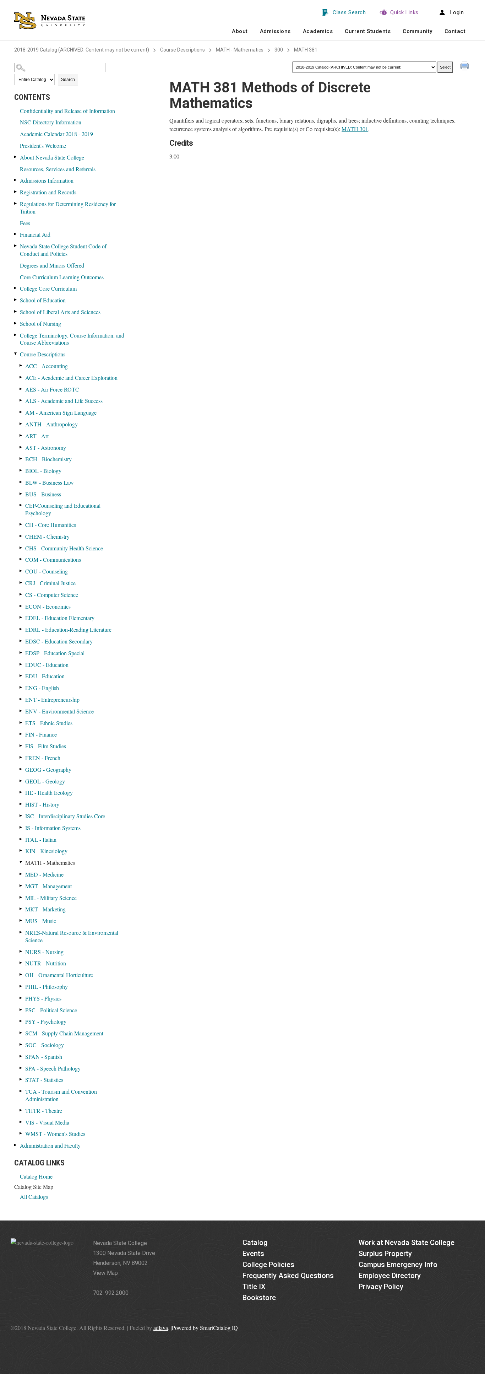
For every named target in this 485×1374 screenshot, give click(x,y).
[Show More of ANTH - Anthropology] (21, 423)
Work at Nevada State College (406, 1242)
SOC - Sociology (44, 1045)
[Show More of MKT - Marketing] (21, 908)
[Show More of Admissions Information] (16, 180)
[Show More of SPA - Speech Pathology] (21, 1067)
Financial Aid (35, 234)
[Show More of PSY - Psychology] (21, 1021)
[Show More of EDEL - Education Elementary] (21, 617)
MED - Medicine (44, 874)
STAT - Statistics (44, 1079)
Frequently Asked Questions (288, 1275)
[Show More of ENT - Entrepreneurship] (21, 699)
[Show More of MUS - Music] (21, 920)
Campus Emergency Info (398, 1264)
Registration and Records (48, 192)
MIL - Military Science (51, 897)
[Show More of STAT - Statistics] (21, 1079)
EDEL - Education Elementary (59, 617)
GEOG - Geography (48, 769)
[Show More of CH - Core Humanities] (21, 524)
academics (318, 31)
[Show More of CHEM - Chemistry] (21, 536)
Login (457, 12)
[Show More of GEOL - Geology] (21, 780)
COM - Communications (53, 559)
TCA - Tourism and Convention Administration (61, 1095)
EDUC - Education (47, 664)
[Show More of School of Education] (16, 299)
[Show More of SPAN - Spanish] (21, 1056)
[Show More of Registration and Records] (16, 191)
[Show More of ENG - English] (21, 687)
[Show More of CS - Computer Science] (21, 594)
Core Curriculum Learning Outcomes (62, 277)
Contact (455, 31)
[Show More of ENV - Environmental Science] (21, 710)
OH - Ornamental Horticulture (59, 975)
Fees (25, 223)
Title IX (254, 1286)
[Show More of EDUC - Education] (21, 664)
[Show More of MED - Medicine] (21, 873)
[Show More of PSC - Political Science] (21, 1009)
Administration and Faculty (50, 1145)
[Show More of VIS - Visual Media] (21, 1122)
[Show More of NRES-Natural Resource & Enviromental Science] (21, 932)
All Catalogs (34, 1196)
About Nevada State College (52, 157)
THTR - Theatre (43, 1110)
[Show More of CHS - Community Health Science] (21, 547)
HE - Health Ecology (49, 792)
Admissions (275, 31)
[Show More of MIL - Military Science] (21, 897)
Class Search (349, 12)
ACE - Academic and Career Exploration (71, 377)
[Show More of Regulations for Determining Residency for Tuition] (16, 203)
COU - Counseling (46, 571)
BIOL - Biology (43, 470)
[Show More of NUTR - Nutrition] (21, 962)
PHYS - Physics (43, 998)
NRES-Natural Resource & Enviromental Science (71, 936)
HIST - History (42, 804)
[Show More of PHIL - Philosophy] (21, 986)
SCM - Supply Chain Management (64, 1033)
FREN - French (42, 757)
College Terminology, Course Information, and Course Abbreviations (72, 339)
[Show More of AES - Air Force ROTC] (21, 388)
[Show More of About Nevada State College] (16, 156)
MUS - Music (40, 921)
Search (68, 79)
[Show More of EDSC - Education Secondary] (21, 640)
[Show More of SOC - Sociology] (21, 1044)
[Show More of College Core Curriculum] (16, 288)
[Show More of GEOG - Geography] (21, 769)
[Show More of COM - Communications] (21, 559)
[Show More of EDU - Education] (21, 675)
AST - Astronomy (45, 447)
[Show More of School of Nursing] (16, 323)
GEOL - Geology (45, 781)
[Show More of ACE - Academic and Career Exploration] (21, 377)
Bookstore (259, 1297)
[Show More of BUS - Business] (21, 493)
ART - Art (37, 436)
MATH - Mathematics (239, 50)
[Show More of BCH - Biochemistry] (21, 458)
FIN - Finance (41, 734)
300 (278, 50)
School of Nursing (40, 323)
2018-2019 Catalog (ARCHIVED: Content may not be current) (81, 50)
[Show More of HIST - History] (21, 803)
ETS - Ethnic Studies (48, 723)
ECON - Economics (48, 606)
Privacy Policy (381, 1286)
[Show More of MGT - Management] (21, 885)
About (240, 31)
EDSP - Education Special (55, 653)
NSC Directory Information (50, 122)
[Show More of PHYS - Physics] (21, 997)
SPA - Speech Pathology (53, 1068)
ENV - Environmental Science (59, 711)
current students (368, 31)
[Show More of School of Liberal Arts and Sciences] (16, 311)
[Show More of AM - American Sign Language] (21, 412)
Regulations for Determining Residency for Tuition (68, 207)
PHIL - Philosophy (46, 986)
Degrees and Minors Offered (52, 265)
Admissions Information (46, 180)
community (417, 31)
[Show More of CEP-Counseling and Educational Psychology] (21, 505)
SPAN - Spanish (43, 1056)
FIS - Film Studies (45, 746)
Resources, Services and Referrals (58, 169)
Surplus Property (385, 1253)
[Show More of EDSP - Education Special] (21, 652)
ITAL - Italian (40, 839)
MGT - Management (48, 886)
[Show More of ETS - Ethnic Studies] (21, 722)
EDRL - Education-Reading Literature (68, 629)
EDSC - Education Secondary (59, 641)
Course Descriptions (182, 50)
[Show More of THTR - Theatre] (21, 1110)
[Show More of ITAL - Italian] (21, 839)
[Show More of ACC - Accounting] (21, 365)
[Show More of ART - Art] (21, 435)
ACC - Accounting (46, 366)
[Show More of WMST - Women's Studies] (21, 1133)
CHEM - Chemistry (47, 536)
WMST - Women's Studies (55, 1133)
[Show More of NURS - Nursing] (21, 951)
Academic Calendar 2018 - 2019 (56, 134)
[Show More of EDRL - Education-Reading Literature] (21, 629)
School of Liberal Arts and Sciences (60, 312)
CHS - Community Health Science (64, 548)
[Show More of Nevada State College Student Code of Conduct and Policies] (16, 245)
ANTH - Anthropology (51, 424)
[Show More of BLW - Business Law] (21, 482)
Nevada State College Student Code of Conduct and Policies (63, 249)
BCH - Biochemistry (48, 459)
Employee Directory (390, 1275)
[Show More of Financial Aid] (16, 234)
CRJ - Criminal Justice (50, 583)
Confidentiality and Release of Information (67, 110)
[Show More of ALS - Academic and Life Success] (21, 400)
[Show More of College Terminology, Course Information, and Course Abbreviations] (16, 334)
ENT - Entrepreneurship (52, 699)
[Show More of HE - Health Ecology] (21, 792)
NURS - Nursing (44, 951)
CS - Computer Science (51, 594)
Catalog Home (36, 1176)
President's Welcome (43, 145)
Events (253, 1253)
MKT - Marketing (45, 909)
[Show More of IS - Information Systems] (21, 827)
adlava (160, 1327)
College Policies (268, 1264)
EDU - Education (45, 676)
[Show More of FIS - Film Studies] (21, 745)
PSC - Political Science (51, 1010)
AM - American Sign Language (61, 412)
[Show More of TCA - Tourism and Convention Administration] (21, 1091)
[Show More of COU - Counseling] (21, 570)
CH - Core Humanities (50, 524)
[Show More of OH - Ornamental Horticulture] (21, 974)
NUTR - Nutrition (45, 963)
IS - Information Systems (53, 827)
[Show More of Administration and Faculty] (16, 1145)
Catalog (255, 1242)
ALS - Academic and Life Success (64, 400)
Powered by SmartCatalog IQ (205, 1327)
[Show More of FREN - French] (21, 757)
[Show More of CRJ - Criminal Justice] (21, 582)
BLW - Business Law (49, 482)
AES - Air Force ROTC (52, 389)
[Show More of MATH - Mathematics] (21, 862)
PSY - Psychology (45, 1021)
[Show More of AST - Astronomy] (21, 447)
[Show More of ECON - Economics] (21, 606)
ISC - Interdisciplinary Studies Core (65, 816)
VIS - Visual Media (47, 1122)
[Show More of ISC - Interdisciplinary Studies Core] (21, 815)
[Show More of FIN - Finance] (21, 734)
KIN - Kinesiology (46, 851)
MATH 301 (355, 129)
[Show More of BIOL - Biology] (21, 470)
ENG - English (42, 687)
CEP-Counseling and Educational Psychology (62, 509)
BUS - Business (43, 494)
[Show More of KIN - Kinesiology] (21, 850)
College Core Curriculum (48, 288)
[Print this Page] (465, 66)
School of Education (43, 300)
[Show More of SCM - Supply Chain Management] (21, 1032)
